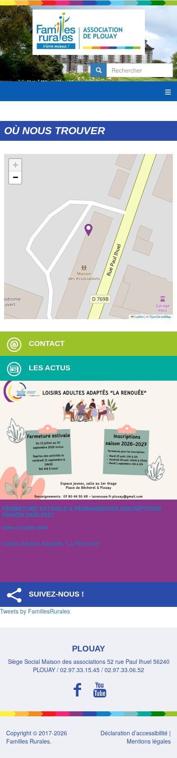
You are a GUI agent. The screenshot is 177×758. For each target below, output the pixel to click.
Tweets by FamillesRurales (35, 611)
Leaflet (139, 316)
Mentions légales (149, 741)
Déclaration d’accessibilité (134, 733)
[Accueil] (88, 32)
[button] (88, 230)
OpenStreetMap (160, 316)
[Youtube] (99, 688)
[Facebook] (77, 688)
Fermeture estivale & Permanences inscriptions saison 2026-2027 (81, 511)
